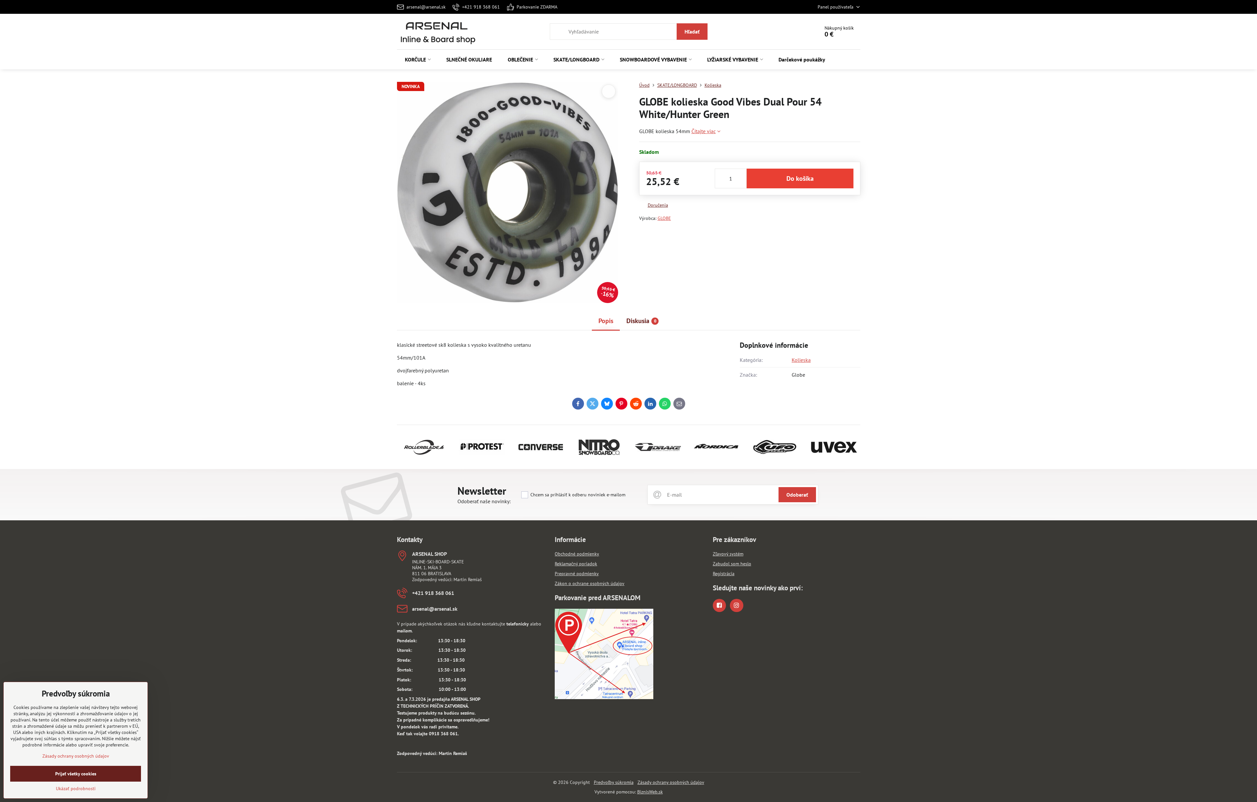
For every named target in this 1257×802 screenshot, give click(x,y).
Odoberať (797, 494)
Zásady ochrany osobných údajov (671, 782)
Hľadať (692, 31)
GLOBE (664, 218)
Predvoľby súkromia (614, 782)
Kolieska (801, 360)
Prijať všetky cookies (75, 774)
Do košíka (800, 178)
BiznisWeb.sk (650, 792)
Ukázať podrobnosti (76, 788)
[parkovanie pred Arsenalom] (604, 697)
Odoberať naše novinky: (484, 501)
